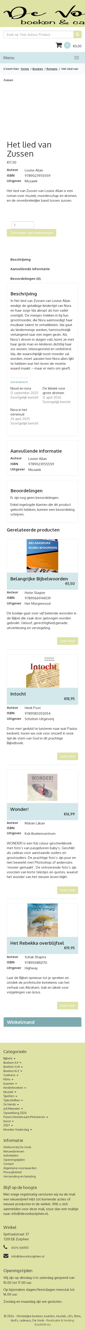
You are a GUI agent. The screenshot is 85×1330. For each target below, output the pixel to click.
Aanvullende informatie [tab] (30, 269)
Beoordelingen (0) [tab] (25, 278)
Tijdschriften (12, 1100)
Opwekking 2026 (15, 1113)
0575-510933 (20, 1248)
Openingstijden (14, 1159)
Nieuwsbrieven (13, 1151)
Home (25, 69)
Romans (51, 69)
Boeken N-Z (11, 1071)
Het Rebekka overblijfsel (37, 943)
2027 (7, 1125)
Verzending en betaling (19, 1176)
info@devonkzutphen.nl (30, 1213)
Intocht (18, 694)
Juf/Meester (12, 1108)
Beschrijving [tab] (20, 259)
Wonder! (19, 809)
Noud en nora (20, 388)
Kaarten (9, 1083)
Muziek (8, 1092)
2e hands (10, 1104)
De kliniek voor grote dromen (54, 390)
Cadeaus (9, 1075)
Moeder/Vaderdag (16, 1129)
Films (7, 1079)
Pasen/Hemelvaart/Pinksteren (24, 1117)
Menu (8, 57)
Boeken (37, 69)
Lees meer (67, 641)
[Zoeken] (77, 34)
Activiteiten (10, 1155)
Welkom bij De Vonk (17, 1147)
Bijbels (8, 1058)
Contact (8, 1164)
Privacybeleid (12, 1172)
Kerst (7, 1121)
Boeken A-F (11, 1062)
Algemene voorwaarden (20, 1168)
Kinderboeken (13, 1087)
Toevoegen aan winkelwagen (31, 233)
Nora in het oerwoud (18, 412)
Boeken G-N (11, 1066)
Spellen (9, 1096)
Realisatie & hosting (60, 1320)
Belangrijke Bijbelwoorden (39, 579)
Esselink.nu (43, 1324)
